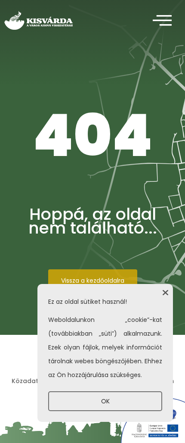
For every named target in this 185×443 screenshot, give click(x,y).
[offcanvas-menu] (162, 21)
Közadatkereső (36, 381)
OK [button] (105, 401)
